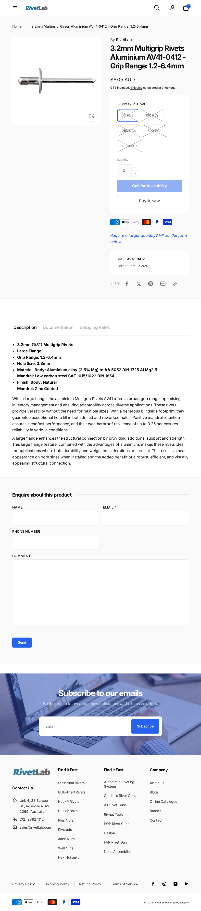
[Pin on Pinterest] (150, 283)
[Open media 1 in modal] (56, 81)
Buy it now (149, 200)
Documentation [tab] (58, 327)
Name (17, 507)
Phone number (26, 531)
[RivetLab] (31, 774)
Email (109, 507)
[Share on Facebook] (127, 283)
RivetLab (121, 39)
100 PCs (152, 115)
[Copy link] (175, 283)
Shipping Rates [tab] (95, 327)
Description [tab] (25, 327)
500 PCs (155, 131)
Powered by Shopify (177, 902)
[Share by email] (163, 284)
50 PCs (128, 115)
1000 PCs (130, 146)
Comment (21, 556)
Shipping (136, 87)
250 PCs (129, 131)
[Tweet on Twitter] (138, 283)
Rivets (143, 266)
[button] (15, 7)
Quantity (122, 159)
